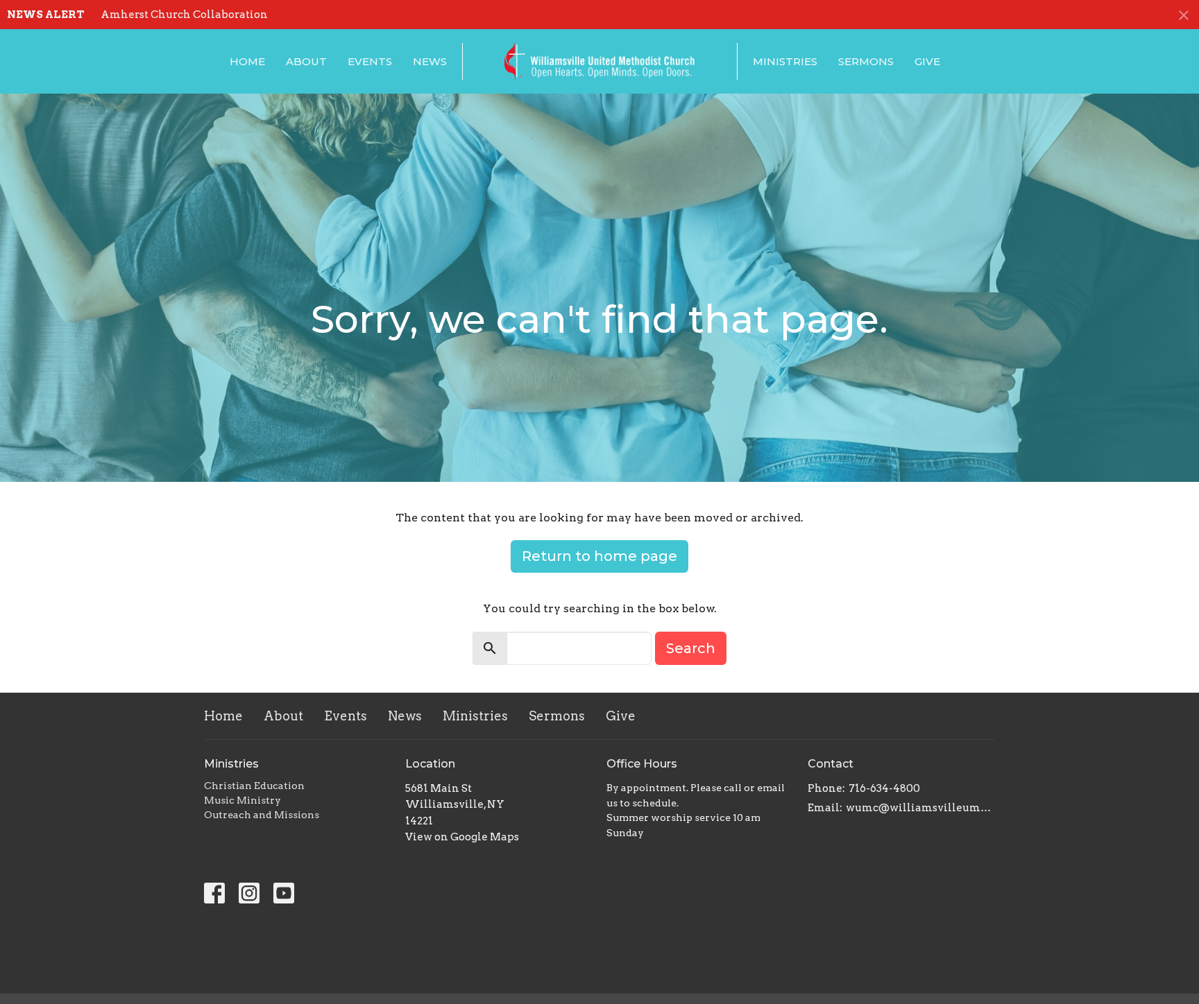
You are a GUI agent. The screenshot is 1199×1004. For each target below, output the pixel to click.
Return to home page (599, 556)
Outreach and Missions (261, 814)
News (430, 61)
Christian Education (254, 785)
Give (927, 61)
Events (370, 61)
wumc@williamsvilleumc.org (920, 808)
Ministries (785, 61)
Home (247, 61)
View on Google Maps (462, 837)
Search (690, 648)
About (306, 61)
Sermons (866, 61)
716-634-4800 (884, 788)
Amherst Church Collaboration (184, 14)
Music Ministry (242, 800)
